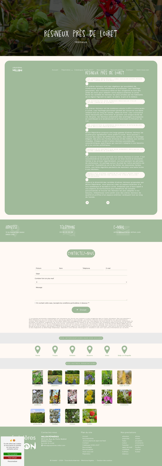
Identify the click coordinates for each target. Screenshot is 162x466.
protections (139, 445)
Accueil (55, 70)
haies (124, 441)
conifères (125, 449)
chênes (138, 449)
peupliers (138, 441)
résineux (125, 454)
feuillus (137, 447)
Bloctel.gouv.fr (83, 327)
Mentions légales (87, 460)
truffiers (125, 452)
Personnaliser (12, 461)
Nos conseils (102, 70)
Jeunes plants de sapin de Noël (94, 441)
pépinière (125, 438)
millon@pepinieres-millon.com (127, 232)
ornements (139, 443)
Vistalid (54, 460)
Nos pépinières (88, 438)
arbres (137, 436)
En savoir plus (95, 202)
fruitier (137, 452)
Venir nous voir (142, 70)
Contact (129, 70)
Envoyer (83, 310)
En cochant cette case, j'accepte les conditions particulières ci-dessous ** (62, 303)
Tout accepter (12, 454)
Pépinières (66, 70)
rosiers (137, 438)
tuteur (124, 443)
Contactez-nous (117, 202)
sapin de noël (127, 447)
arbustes (125, 436)
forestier (125, 445)
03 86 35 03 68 (66, 232)
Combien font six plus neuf (44, 278)
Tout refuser (12, 458)
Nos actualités (117, 70)
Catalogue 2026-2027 (83, 70)
